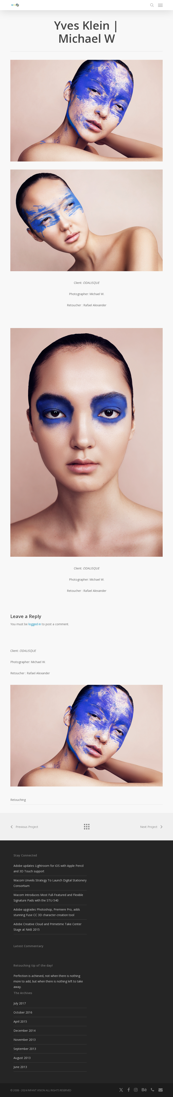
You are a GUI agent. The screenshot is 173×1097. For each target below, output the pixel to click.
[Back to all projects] (86, 825)
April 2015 (20, 1021)
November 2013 (25, 1040)
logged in (34, 624)
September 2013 (25, 1049)
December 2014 (24, 1031)
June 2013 (20, 1067)
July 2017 (20, 1003)
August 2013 (22, 1058)
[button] (160, 5)
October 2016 (23, 1012)
